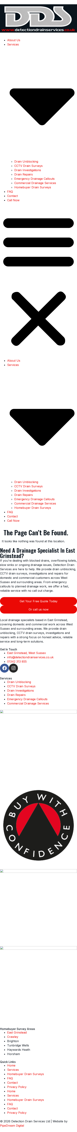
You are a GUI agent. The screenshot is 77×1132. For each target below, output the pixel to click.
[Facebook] (4, 668)
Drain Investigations (27, 170)
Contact (12, 196)
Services (13, 1069)
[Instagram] (13, 668)
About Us (13, 40)
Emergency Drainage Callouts (34, 178)
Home (11, 1065)
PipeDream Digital (12, 1125)
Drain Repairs (23, 174)
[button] (38, 280)
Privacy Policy (17, 1087)
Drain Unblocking (26, 161)
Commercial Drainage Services (35, 183)
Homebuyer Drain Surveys (32, 187)
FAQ (10, 191)
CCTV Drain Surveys (28, 166)
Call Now (13, 200)
